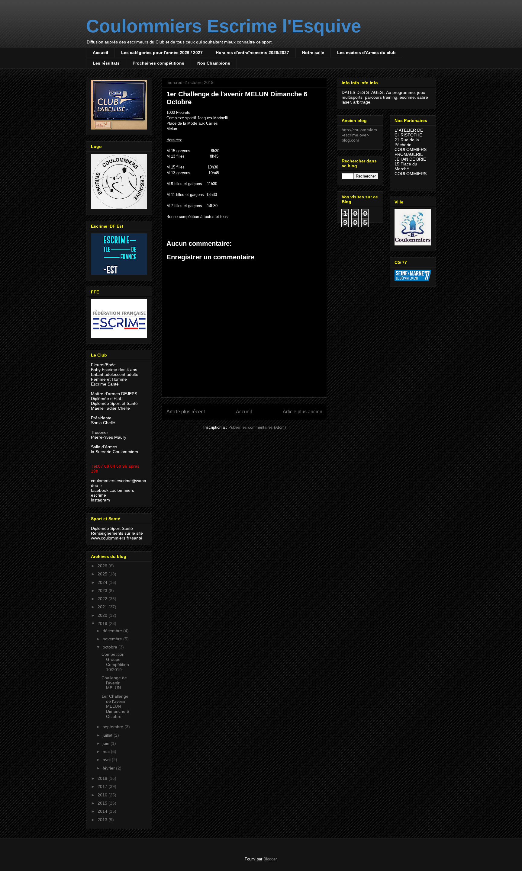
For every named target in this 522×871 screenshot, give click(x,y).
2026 (103, 565)
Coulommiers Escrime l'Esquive (223, 26)
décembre (113, 630)
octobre (110, 647)
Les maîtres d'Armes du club (366, 52)
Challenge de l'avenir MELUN (114, 682)
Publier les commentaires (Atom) (257, 427)
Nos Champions (213, 63)
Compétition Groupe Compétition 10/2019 (115, 662)
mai (107, 751)
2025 (103, 574)
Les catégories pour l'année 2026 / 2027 (162, 52)
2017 (103, 786)
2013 (103, 819)
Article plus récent (185, 411)
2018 (103, 778)
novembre (113, 638)
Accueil (100, 52)
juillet (108, 735)
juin (107, 743)
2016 (103, 795)
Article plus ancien (302, 411)
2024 (103, 582)
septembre (113, 726)
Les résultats (106, 63)
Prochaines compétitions (158, 63)
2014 (103, 811)
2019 (103, 623)
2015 (103, 803)
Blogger (269, 859)
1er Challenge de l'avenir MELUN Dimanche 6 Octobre (115, 706)
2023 (103, 590)
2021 (103, 606)
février (109, 768)
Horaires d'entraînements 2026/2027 (252, 52)
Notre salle (313, 52)
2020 (103, 615)
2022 (103, 598)
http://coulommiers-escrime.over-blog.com (359, 134)
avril (107, 759)
